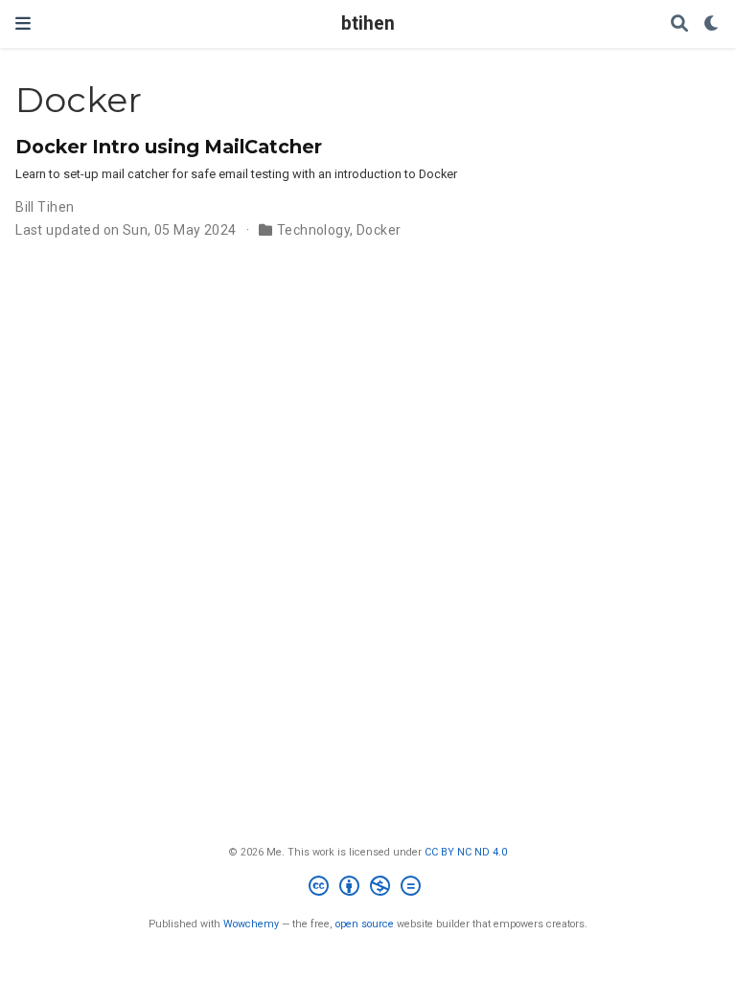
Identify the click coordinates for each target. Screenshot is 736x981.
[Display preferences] (712, 24)
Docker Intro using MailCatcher (168, 146)
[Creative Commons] (368, 889)
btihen (368, 23)
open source (364, 924)
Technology (313, 230)
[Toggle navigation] (23, 23)
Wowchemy (251, 924)
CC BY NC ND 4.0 (466, 852)
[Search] (679, 24)
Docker (379, 230)
